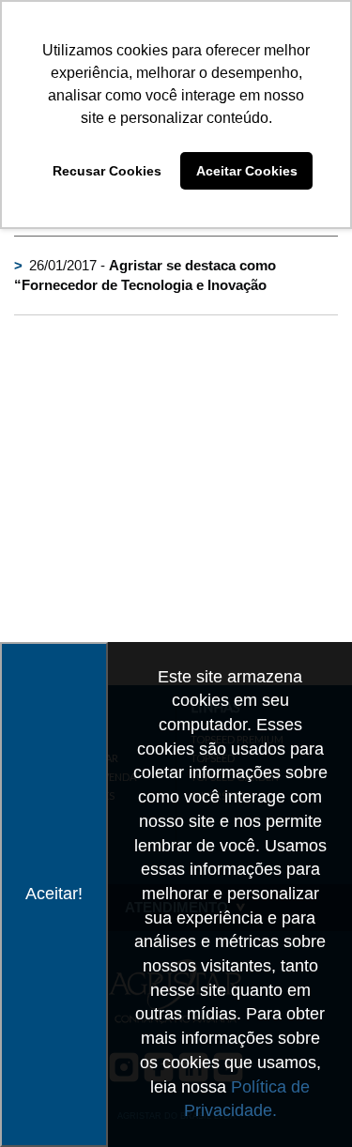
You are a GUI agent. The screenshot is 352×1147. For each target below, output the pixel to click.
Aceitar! (54, 893)
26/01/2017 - (145, 275)
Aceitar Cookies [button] (247, 170)
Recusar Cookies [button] (107, 170)
